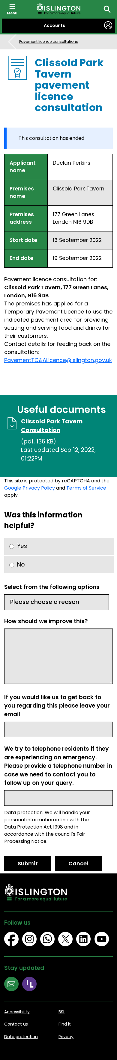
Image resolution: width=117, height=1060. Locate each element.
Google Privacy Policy (29, 487)
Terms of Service (86, 487)
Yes (22, 546)
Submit (28, 863)
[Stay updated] (13, 985)
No (21, 565)
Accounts (54, 25)
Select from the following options (52, 587)
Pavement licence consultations (48, 41)
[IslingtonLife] (31, 985)
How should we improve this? (46, 621)
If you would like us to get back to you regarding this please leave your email (57, 705)
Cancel (78, 863)
